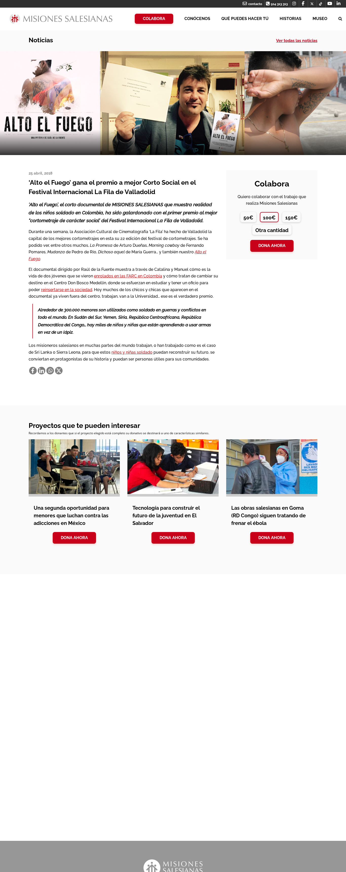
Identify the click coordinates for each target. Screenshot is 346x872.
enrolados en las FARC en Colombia (128, 276)
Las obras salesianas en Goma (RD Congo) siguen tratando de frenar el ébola (268, 515)
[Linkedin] (41, 370)
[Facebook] (33, 370)
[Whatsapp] (50, 370)
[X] (59, 370)
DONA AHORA (74, 537)
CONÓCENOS (197, 18)
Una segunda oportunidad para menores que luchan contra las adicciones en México (71, 515)
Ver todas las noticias (296, 40)
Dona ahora (271, 245)
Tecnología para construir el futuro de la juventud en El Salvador (166, 515)
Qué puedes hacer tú (244, 18)
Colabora (154, 18)
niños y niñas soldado (131, 352)
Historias (290, 18)
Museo (320, 18)
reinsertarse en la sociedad (66, 289)
